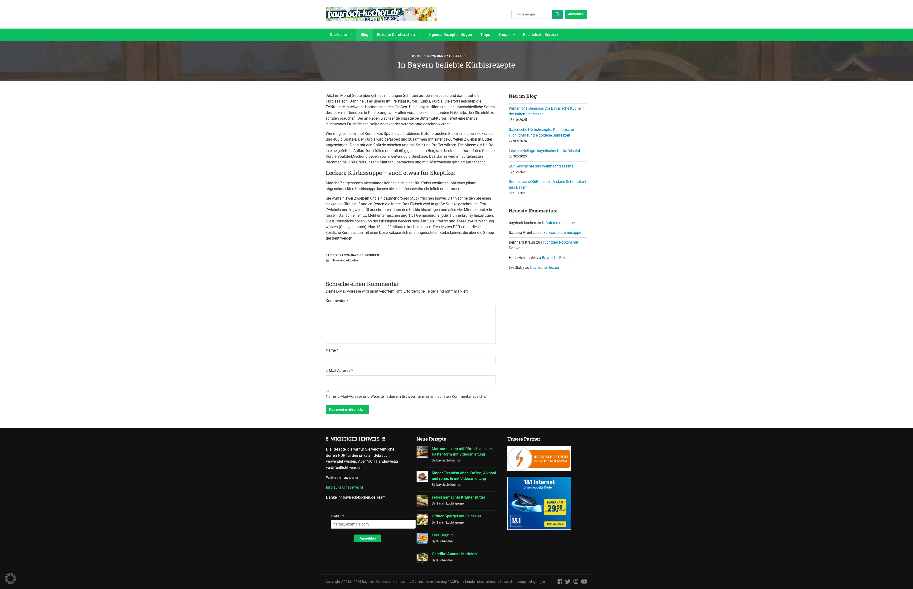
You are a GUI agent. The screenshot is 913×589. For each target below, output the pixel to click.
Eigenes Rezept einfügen (450, 34)
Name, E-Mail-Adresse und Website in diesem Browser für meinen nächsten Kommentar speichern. (408, 396)
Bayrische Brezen (556, 257)
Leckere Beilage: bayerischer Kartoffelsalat (544, 150)
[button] (10, 578)
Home (416, 56)
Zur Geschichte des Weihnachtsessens (541, 166)
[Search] (557, 14)
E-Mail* (337, 516)
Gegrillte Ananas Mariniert (454, 554)
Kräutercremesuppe (558, 223)
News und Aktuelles (444, 56)
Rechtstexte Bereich (540, 34)
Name (332, 350)
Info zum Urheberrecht (345, 487)
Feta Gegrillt (442, 535)
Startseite (338, 34)
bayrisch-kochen (365, 255)
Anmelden (576, 14)
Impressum (401, 582)
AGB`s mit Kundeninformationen (473, 582)
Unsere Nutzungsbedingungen (522, 582)
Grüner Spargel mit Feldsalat (456, 516)
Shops (503, 34)
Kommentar (337, 301)
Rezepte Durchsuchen (396, 34)
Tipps (485, 34)
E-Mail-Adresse (339, 370)
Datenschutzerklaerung (429, 582)
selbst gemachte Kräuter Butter (458, 497)
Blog (365, 34)
